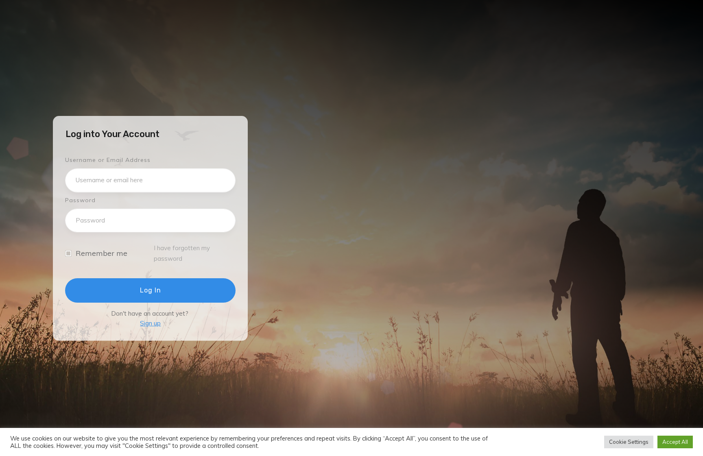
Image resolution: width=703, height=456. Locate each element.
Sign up (150, 323)
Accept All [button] (675, 442)
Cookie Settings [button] (628, 442)
